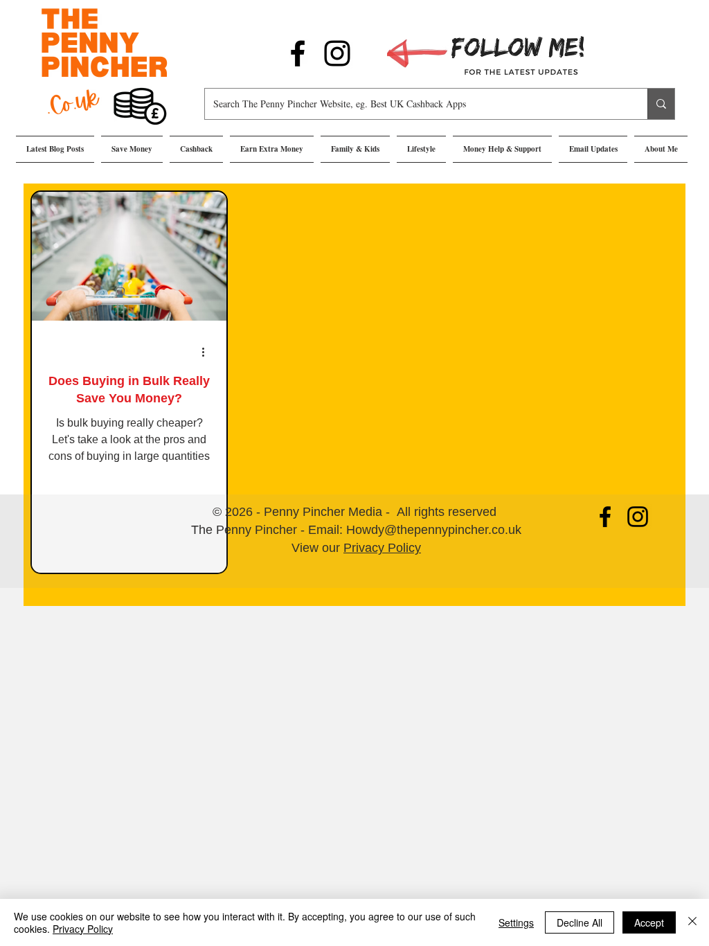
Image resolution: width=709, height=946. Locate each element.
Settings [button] (516, 922)
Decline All (579, 922)
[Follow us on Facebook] (297, 53)
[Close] (692, 922)
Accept (649, 922)
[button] (132, 149)
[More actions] (207, 351)
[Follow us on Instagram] (337, 53)
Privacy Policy (382, 548)
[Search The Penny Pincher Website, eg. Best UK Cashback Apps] (660, 104)
